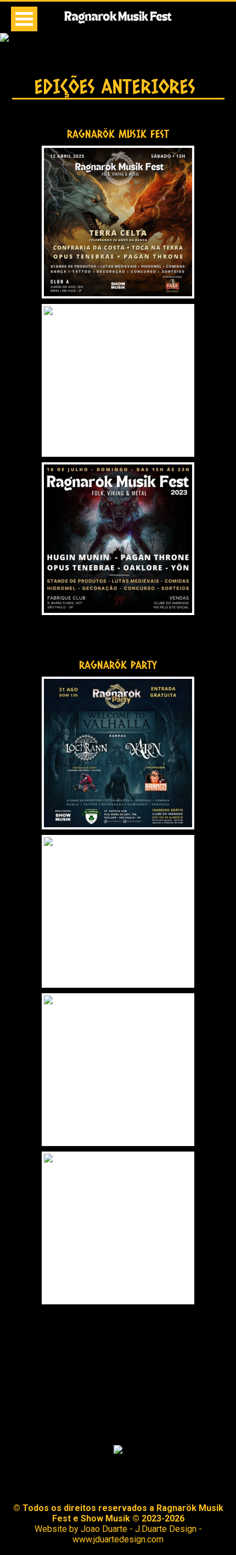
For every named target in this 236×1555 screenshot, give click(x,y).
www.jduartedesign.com (118, 1539)
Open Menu (24, 19)
